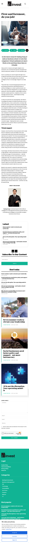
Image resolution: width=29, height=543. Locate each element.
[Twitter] (16, 251)
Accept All (14, 532)
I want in (14, 263)
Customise (14, 536)
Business (4, 42)
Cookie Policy (9, 529)
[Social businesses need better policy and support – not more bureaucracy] (14, 339)
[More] (27, 50)
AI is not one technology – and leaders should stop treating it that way (15, 242)
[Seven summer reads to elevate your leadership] (14, 307)
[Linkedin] (13, 251)
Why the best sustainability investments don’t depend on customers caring (13, 291)
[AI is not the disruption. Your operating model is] (14, 374)
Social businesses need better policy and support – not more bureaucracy (13, 232)
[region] (14, 531)
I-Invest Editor (6, 324)
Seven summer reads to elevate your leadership (12, 227)
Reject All (14, 540)
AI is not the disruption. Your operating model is (14, 237)
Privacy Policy (4, 468)
